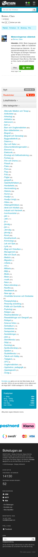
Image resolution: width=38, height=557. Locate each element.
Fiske (6, 166)
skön (6, 336)
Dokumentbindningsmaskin (15, 146)
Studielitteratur (10, 353)
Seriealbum (9, 325)
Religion (7, 311)
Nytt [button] (18, 89)
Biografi (7, 133)
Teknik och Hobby (11, 356)
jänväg (7, 224)
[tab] (19, 89)
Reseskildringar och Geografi (16, 317)
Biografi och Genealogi (13, 135)
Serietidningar (10, 334)
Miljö (6, 271)
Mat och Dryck (10, 254)
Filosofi (7, 163)
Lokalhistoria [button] (10, 100)
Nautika (7, 287)
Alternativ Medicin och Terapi (16, 110)
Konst (6, 235)
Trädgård (8, 358)
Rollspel (7, 320)
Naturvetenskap (11, 284)
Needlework (9, 290)
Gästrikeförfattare (11, 182)
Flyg (6, 171)
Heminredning (10, 188)
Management (9, 251)
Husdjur (7, 196)
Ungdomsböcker (11, 364)
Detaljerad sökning (8, 542)
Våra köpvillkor (8, 510)
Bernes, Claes (17, 39)
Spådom (7, 350)
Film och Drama (11, 160)
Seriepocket (9, 331)
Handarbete (9, 185)
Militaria (7, 268)
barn (6, 124)
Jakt (6, 218)
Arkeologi (8, 116)
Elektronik (8, 152)
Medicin (7, 257)
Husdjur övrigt (10, 199)
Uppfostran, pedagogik (13, 367)
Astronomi (8, 121)
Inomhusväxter (10, 213)
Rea (6, 501)
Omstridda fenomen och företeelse (18, 296)
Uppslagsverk (10, 369)
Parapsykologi (10, 300)
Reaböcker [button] (18, 95)
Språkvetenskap (11, 347)
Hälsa (6, 202)
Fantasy (7, 157)
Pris (29, 28)
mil (5, 265)
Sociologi (8, 345)
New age (8, 293)
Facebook (8, 529)
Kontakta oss (6, 381)
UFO (6, 361)
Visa (15, 67)
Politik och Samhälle (12, 306)
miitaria (7, 262)
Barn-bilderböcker (11, 130)
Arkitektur (8, 119)
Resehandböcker (11, 314)
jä (5, 221)
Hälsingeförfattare (11, 204)
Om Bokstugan (9, 504)
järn (5, 226)
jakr (5, 215)
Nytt (6, 497)
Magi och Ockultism (12, 249)
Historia (7, 191)
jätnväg (7, 232)
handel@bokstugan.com (9, 520)
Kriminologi (9, 240)
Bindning (24, 28)
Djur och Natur (10, 144)
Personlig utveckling (12, 303)
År (18, 28)
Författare (12, 28)
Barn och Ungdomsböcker (15, 127)
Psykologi (8, 309)
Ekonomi (8, 149)
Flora (6, 168)
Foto (6, 174)
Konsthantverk (10, 238)
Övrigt (6, 372)
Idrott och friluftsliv (12, 207)
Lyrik (6, 246)
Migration (8, 260)
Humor (7, 193)
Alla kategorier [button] (10, 105)
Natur (6, 282)
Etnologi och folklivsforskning (16, 155)
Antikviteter (9, 113)
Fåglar (7, 177)
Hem (6, 494)
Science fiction (10, 323)
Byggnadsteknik (11, 138)
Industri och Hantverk (13, 210)
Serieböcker (9, 328)
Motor (6, 276)
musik (6, 279)
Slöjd (6, 342)
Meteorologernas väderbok (23, 36)
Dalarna (7, 141)
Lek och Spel (9, 243)
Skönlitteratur (9, 339)
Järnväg (7, 229)
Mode (6, 273)
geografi (7, 180)
